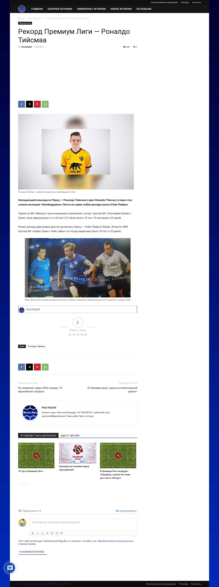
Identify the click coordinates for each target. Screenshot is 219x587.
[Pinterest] (37, 104)
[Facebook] (21, 104)
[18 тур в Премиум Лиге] (36, 455)
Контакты (196, 2)
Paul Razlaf (26, 46)
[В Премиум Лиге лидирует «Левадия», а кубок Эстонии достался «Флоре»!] (118, 455)
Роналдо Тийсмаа (36, 346)
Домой (21, 18)
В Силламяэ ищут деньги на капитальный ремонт (112, 389)
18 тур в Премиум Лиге (30, 471)
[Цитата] (61, 533)
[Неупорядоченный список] (56, 533)
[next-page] (26, 485)
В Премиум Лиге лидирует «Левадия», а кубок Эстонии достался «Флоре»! (115, 474)
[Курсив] (37, 533)
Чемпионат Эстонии (91, 8)
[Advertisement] (77, 75)
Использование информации (164, 2)
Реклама (185, 2)
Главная (37, 8)
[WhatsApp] (45, 104)
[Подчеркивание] (42, 533)
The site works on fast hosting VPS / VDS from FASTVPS (44, 583)
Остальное (144, 8)
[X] (29, 104)
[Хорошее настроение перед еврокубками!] (77, 453)
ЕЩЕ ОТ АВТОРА (70, 435)
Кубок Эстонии (121, 8)
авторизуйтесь (128, 510)
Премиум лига (35, 18)
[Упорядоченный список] (52, 533)
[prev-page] (20, 485)
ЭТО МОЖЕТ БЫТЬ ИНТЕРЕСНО (38, 435)
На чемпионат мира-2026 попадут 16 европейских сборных (40, 389)
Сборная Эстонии (60, 8)
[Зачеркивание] (47, 533)
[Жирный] (32, 533)
